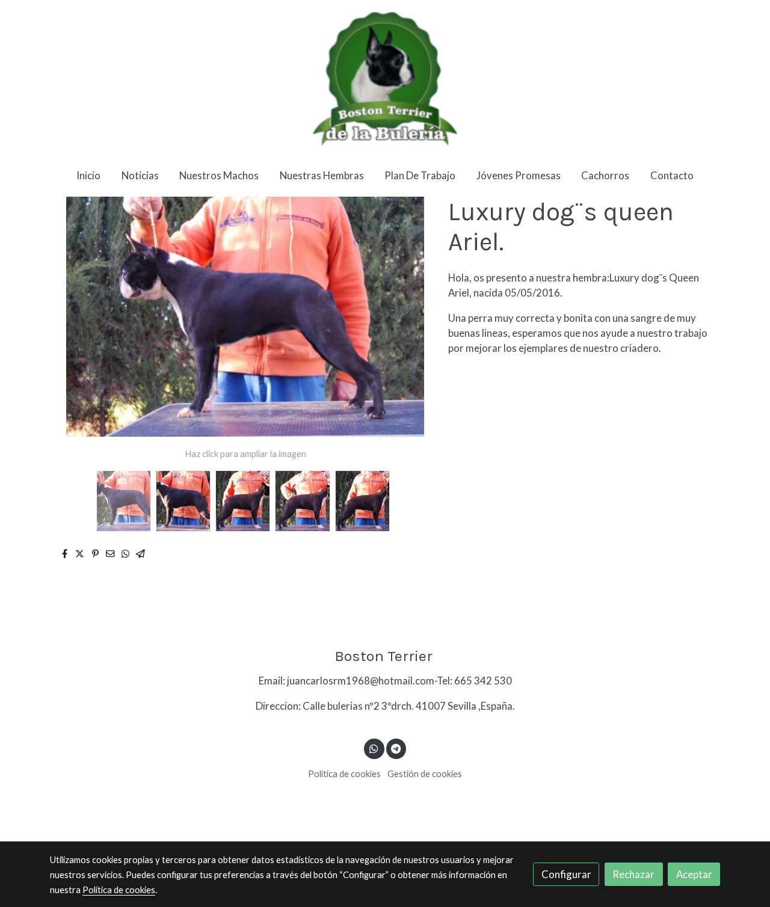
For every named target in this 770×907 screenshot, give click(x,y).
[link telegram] (396, 748)
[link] (385, 79)
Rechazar (633, 874)
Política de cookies (344, 774)
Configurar (566, 874)
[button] (410, 317)
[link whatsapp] (374, 748)
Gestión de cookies (424, 774)
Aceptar (694, 874)
